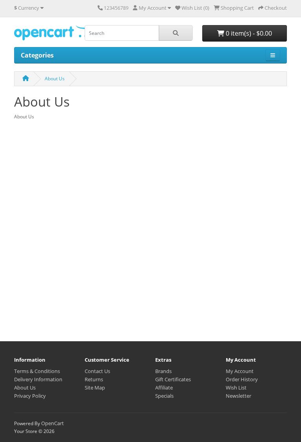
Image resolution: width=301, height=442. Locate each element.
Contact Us (97, 371)
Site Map (95, 387)
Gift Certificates (173, 379)
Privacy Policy (30, 395)
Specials (164, 395)
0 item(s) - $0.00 (248, 33)
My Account (240, 371)
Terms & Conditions (37, 371)
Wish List (236, 387)
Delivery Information (38, 379)
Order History (242, 379)
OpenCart (52, 423)
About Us (55, 78)
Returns (94, 379)
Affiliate (164, 387)
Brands (163, 371)
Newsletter (238, 395)
